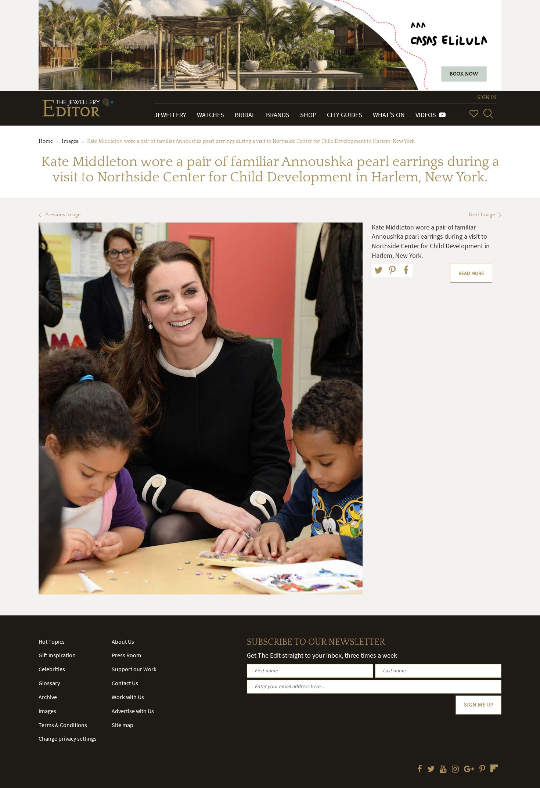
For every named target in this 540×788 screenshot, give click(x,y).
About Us (123, 641)
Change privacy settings (68, 738)
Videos (427, 115)
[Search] (488, 113)
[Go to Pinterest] (482, 770)
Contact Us (125, 683)
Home (46, 141)
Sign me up (478, 705)
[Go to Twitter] (431, 770)
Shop (308, 115)
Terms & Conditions (63, 725)
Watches (210, 115)
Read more (471, 273)
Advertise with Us (133, 711)
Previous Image (62, 215)
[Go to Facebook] (419, 770)
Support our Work (134, 669)
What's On (389, 115)
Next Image (482, 215)
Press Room (126, 655)
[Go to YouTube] (443, 770)
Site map (122, 725)
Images (70, 141)
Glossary (49, 683)
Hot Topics (52, 641)
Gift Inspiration (57, 655)
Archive (48, 697)
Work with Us (128, 697)
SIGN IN (486, 98)
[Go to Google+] (469, 770)
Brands (277, 115)
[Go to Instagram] (455, 770)
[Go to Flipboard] (494, 768)
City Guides (344, 115)
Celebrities (52, 669)
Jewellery (170, 115)
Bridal (245, 115)
